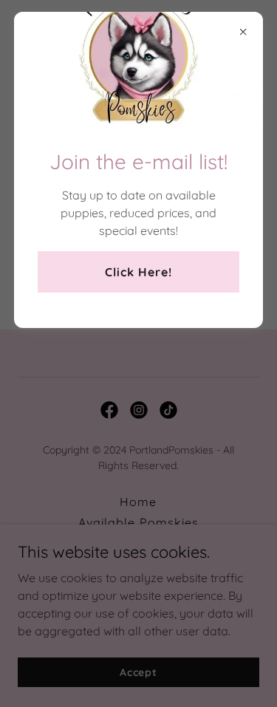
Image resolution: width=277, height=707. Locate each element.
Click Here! (138, 271)
